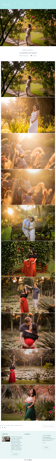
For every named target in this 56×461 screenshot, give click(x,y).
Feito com (28, 459)
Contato (41, 5)
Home (22, 3)
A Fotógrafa (31, 5)
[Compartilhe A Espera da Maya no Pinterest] (4, 427)
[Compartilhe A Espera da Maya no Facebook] (0, 427)
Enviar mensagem (47, 437)
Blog (49, 3)
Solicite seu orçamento (48, 426)
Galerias (40, 3)
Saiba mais (15, 454)
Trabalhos (31, 3)
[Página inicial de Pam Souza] (8, 4)
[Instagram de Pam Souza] (44, 442)
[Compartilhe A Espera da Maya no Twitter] (2, 427)
